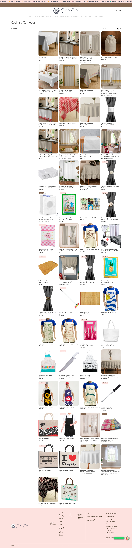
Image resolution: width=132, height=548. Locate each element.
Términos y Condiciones (111, 526)
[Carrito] (120, 10)
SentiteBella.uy (17, 545)
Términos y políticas (66, 545)
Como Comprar (109, 519)
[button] (112, 29)
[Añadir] (55, 214)
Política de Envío (110, 532)
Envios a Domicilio (110, 521)
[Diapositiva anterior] (40, 43)
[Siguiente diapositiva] (56, 43)
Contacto (108, 523)
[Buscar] (11, 10)
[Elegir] (55, 53)
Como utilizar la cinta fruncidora (94, 516)
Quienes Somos (110, 516)
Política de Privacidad (111, 535)
